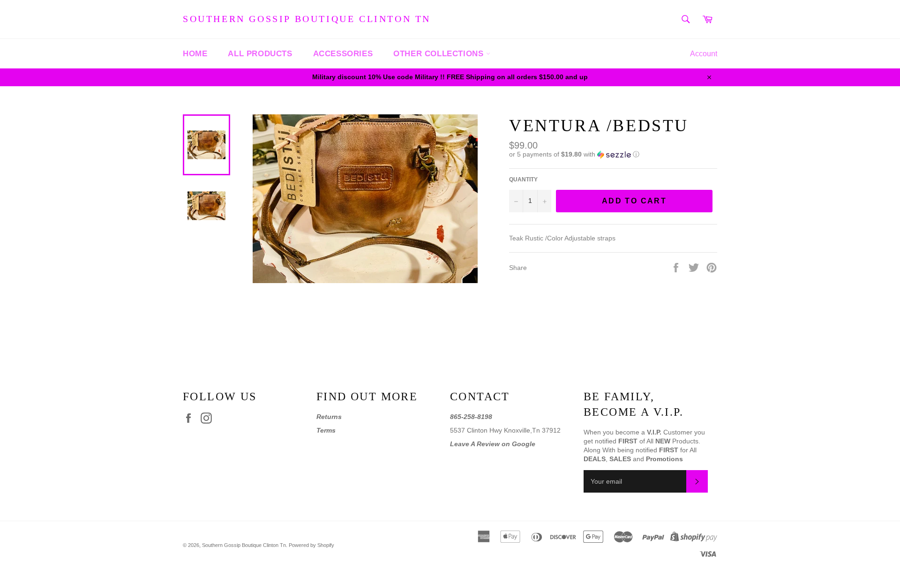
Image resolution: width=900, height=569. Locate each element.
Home (195, 53)
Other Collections (439, 53)
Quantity (523, 179)
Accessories (343, 53)
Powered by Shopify (311, 545)
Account (703, 54)
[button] (613, 154)
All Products (260, 53)
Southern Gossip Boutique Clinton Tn (307, 19)
